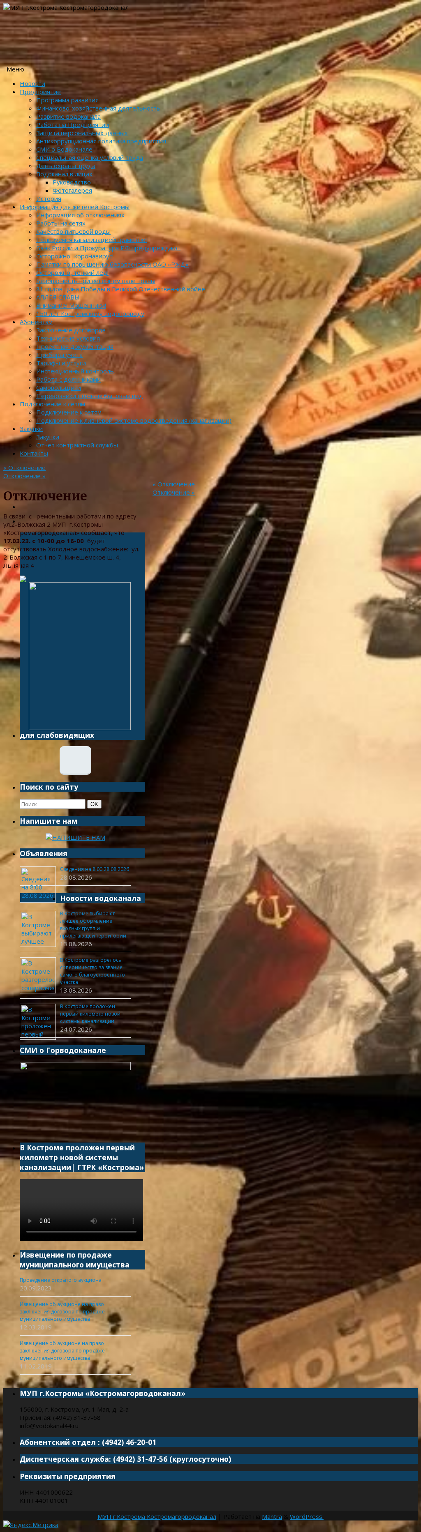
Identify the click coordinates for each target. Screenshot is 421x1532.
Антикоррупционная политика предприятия (101, 141)
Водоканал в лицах (64, 174)
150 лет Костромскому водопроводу (90, 313)
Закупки (31, 428)
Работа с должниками (68, 379)
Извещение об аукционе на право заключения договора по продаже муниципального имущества (62, 1311)
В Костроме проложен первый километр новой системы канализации (90, 1014)
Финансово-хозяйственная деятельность (98, 108)
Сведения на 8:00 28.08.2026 (94, 869)
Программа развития (67, 100)
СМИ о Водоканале (64, 149)
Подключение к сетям (52, 404)
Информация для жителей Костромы (75, 207)
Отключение (24, 467)
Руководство (72, 182)
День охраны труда (65, 165)
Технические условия (68, 338)
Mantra (272, 1516)
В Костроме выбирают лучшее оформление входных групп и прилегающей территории (93, 924)
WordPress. (307, 1516)
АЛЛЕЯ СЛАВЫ (58, 297)
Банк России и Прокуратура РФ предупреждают (108, 248)
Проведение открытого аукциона (61, 1279)
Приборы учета (59, 354)
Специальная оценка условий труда (89, 157)
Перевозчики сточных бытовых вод (89, 396)
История (48, 198)
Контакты (34, 453)
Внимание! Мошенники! (71, 305)
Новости (32, 83)
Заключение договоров (71, 330)
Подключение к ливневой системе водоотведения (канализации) (133, 420)
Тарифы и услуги (61, 363)
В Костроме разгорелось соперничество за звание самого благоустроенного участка (92, 971)
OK (96, 804)
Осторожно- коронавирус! (74, 256)
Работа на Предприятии (72, 124)
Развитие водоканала (68, 116)
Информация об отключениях (80, 215)
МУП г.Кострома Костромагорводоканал (156, 1516)
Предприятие (40, 92)
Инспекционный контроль (75, 371)
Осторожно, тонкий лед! (72, 272)
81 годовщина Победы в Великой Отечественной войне (120, 289)
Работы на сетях (61, 223)
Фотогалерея (72, 190)
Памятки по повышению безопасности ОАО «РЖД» (112, 264)
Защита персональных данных (82, 133)
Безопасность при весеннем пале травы (95, 280)
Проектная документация (74, 346)
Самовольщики (58, 387)
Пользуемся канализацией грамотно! (91, 239)
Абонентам (36, 322)
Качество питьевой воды (73, 231)
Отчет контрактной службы (77, 445)
